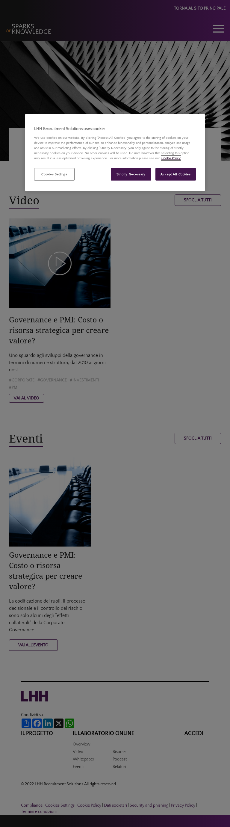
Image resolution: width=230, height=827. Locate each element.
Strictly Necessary (131, 174)
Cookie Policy (171, 158)
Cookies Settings (54, 174)
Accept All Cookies (175, 174)
